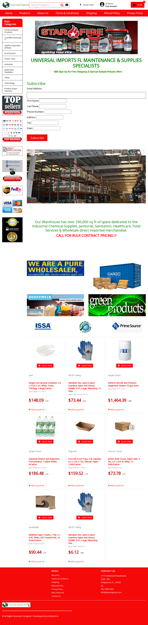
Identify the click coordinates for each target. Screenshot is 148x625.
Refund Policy (112, 13)
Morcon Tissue (115, 451)
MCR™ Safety (75, 375)
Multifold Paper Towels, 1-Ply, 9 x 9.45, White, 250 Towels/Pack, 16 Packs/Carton (44, 537)
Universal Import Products (11, 31)
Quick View (46, 365)
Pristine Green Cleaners (10, 89)
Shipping (91, 13)
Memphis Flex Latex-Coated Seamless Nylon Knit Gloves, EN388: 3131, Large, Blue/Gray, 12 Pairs (84, 387)
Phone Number (35, 111)
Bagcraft (72, 451)
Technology (9, 83)
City (29, 122)
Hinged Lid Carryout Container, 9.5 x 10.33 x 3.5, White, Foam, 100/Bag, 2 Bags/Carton (45, 385)
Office (7, 77)
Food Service (10, 53)
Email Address (34, 88)
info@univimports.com (111, 592)
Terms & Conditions (67, 13)
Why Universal (57, 592)
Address (31, 117)
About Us (42, 13)
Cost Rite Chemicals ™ (12, 38)
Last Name (33, 106)
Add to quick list (37, 409)
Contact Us (56, 596)
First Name (33, 100)
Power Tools (9, 58)
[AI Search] (67, 5)
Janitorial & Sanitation (9, 70)
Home (8, 13)
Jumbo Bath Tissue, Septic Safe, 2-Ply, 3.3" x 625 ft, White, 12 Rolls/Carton (124, 461)
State (30, 128)
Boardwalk (34, 527)
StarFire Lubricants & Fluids (12, 46)
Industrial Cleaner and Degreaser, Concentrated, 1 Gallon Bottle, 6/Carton (44, 461)
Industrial (8, 64)
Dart (31, 375)
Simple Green (114, 375)
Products (25, 13)
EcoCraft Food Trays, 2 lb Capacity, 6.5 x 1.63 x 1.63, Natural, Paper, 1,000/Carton (84, 461)
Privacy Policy (135, 13)
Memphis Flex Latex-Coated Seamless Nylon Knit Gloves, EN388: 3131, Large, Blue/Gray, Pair (83, 539)
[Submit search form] (62, 4)
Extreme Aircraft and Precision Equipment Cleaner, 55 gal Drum (123, 384)
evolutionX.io (53, 616)
